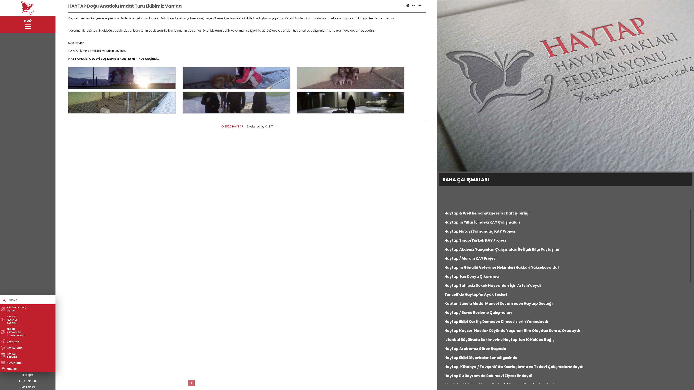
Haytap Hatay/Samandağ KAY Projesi (479, 231)
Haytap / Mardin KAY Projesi (470, 258)
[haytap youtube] (35, 381)
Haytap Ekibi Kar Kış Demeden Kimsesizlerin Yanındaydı (496, 321)
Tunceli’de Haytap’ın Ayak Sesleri (475, 294)
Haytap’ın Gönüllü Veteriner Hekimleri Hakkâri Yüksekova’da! (501, 267)
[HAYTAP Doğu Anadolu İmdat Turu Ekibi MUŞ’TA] (191, 383)
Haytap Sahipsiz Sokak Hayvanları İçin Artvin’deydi (492, 285)
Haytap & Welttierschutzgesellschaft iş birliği (487, 213)
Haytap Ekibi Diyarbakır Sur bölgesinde (480, 357)
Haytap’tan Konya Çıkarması (471, 276)
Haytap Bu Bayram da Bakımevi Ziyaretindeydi (488, 375)
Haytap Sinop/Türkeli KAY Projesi (475, 240)
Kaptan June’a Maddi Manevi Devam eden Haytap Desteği (498, 303)
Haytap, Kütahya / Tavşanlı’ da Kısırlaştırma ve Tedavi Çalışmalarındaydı (513, 366)
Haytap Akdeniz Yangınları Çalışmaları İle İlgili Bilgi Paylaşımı (501, 249)
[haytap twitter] (29, 381)
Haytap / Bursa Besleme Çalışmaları (478, 312)
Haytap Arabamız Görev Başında (475, 348)
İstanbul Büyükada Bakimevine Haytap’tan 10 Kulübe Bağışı (500, 339)
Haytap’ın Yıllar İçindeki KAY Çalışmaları (482, 222)
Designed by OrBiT (260, 126)
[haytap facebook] (19, 381)
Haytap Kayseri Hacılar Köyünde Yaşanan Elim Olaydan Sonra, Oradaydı (512, 330)
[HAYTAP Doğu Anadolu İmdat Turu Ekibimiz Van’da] (122, 78)
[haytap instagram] (24, 381)
